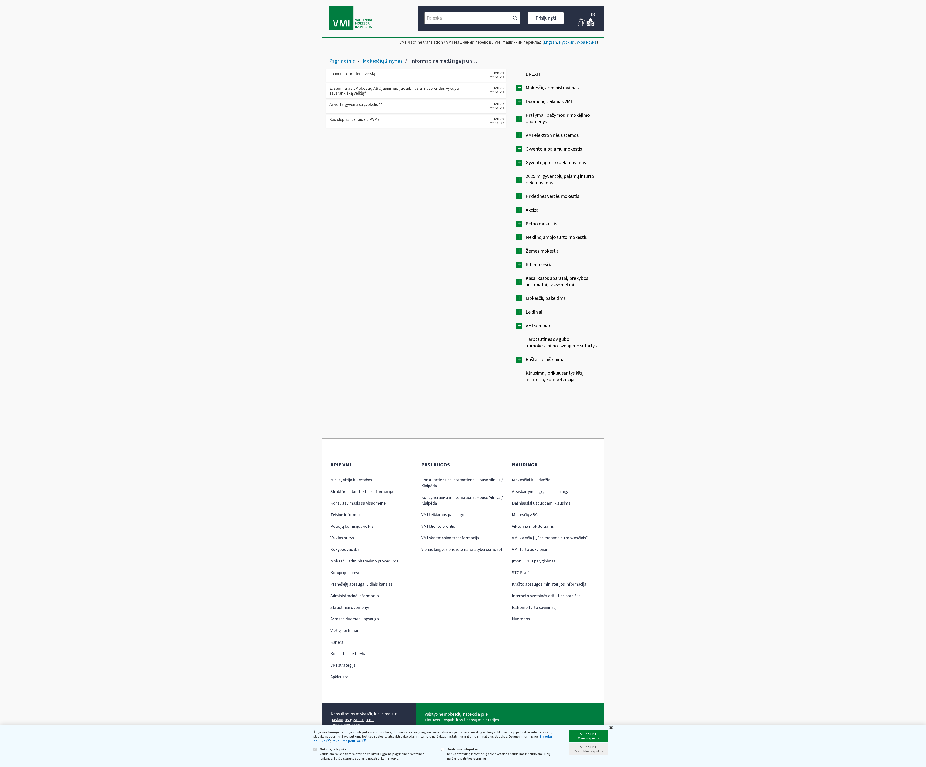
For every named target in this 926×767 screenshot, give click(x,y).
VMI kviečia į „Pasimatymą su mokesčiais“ (550, 538)
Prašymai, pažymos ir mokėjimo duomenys (558, 118)
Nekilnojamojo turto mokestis (556, 237)
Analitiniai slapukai (462, 749)
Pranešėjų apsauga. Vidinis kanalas (361, 584)
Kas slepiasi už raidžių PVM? (354, 119)
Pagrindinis (342, 61)
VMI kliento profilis (438, 526)
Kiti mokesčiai (539, 264)
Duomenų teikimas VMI (549, 101)
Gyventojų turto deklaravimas (556, 162)
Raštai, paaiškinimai (545, 359)
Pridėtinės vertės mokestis (552, 196)
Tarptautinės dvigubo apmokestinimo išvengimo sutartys (561, 342)
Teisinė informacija (347, 515)
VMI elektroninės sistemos (552, 135)
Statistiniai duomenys (350, 607)
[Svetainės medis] (593, 15)
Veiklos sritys (342, 538)
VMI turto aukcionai (529, 550)
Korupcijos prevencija (349, 573)
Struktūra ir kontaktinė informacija (361, 492)
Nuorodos (521, 619)
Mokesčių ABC (525, 515)
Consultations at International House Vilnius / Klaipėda (462, 483)
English (550, 42)
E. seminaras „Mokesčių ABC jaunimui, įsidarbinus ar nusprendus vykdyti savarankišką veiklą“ (394, 90)
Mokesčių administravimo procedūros (364, 561)
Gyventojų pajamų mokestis (554, 149)
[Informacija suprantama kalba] (590, 25)
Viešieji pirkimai (344, 631)
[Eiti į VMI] (351, 18)
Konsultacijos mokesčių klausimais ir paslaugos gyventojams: (364, 717)
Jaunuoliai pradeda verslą (352, 74)
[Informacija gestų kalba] (581, 25)
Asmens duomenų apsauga (354, 619)
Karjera (336, 642)
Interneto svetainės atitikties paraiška (546, 596)
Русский (566, 42)
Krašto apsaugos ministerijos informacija (549, 584)
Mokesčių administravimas (552, 87)
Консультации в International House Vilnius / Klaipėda (462, 500)
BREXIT (533, 74)
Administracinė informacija (354, 596)
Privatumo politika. (346, 741)
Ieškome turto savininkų (534, 607)
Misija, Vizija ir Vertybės (351, 480)
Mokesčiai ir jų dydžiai (531, 480)
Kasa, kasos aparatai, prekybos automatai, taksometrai (557, 281)
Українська (587, 42)
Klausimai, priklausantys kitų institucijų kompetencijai (554, 376)
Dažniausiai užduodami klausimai (542, 503)
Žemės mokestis (542, 251)
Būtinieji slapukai (333, 749)
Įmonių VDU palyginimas (534, 561)
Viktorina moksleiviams (533, 526)
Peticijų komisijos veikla (352, 526)
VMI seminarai (540, 325)
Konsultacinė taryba (348, 654)
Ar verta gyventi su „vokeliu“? (355, 105)
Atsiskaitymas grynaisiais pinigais (542, 492)
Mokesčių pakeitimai (546, 298)
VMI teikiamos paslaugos (443, 515)
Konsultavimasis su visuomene (358, 503)
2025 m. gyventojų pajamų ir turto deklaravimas (560, 179)
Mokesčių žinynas (382, 61)
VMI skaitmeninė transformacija (450, 538)
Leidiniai (534, 312)
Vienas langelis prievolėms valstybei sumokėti (462, 550)
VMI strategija (343, 665)
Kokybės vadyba (345, 550)
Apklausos (339, 677)
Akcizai (532, 210)
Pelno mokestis (541, 223)
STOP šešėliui (524, 573)
